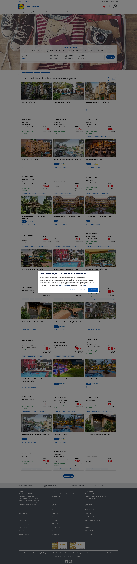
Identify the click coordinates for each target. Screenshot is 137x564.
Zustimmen (93, 290)
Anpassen (83, 290)
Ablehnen (73, 290)
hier (85, 285)
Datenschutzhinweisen (64, 285)
